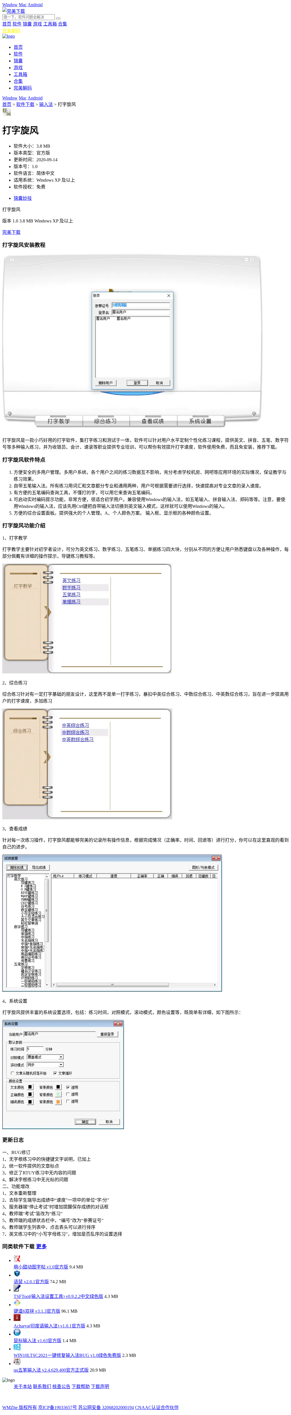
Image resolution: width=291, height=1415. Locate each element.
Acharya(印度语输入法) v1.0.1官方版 (49, 1325)
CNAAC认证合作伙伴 (157, 1407)
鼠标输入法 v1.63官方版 (37, 1340)
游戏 (37, 24)
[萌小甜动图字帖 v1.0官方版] (17, 1260)
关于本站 (23, 1386)
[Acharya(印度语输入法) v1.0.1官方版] (17, 1319)
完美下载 (11, 232)
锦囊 (27, 24)
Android (35, 4)
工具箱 (50, 24)
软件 (17, 24)
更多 (41, 1246)
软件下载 (25, 104)
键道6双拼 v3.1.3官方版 (37, 1311)
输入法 (46, 104)
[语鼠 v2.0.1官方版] (17, 1275)
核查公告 (61, 1386)
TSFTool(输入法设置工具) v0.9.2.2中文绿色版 (58, 1296)
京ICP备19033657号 (57, 1407)
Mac (23, 4)
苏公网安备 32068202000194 (106, 1407)
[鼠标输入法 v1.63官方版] (17, 1334)
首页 (6, 24)
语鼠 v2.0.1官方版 (31, 1281)
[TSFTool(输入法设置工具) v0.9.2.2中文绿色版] (17, 1289)
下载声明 (100, 1386)
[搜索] (58, 18)
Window (10, 4)
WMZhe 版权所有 (19, 1407)
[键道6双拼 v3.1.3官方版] (17, 1304)
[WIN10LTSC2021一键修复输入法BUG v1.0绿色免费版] (17, 1348)
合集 (62, 24)
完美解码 (11, 30)
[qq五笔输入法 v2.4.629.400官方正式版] (17, 1363)
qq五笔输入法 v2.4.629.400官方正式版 (51, 1370)
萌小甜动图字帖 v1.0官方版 (41, 1267)
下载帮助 (81, 1386)
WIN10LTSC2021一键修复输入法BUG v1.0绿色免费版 (67, 1355)
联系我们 (42, 1386)
